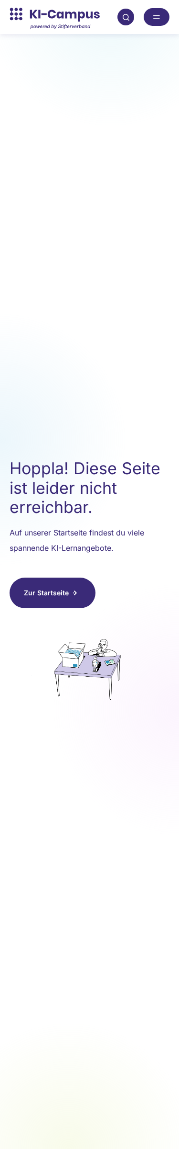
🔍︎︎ (126, 17)
